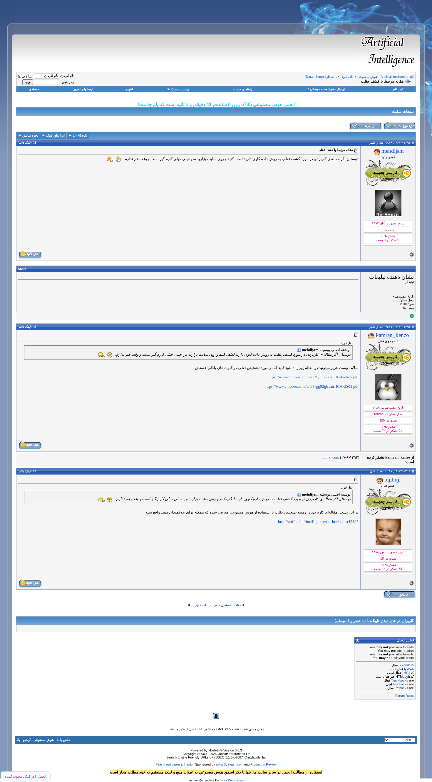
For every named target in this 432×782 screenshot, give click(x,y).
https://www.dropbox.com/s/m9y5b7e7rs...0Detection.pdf (313, 377)
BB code (404, 665)
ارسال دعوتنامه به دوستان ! (326, 89)
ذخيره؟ (22, 76)
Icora (223, 780)
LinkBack (80, 135)
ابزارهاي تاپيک (55, 135)
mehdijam (392, 151)
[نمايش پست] (299, 350)
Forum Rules (404, 695)
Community (180, 89)
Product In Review (263, 764)
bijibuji (392, 479)
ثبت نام (398, 89)
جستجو (34, 89)
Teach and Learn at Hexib (174, 764)
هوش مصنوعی (44, 739)
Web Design (236, 780)
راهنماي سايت (242, 89)
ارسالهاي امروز (83, 89)
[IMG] (406, 672)
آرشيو (27, 739)
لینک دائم (25, 142)
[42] (118, 159)
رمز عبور (68, 82)
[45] (109, 159)
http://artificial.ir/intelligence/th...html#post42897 (318, 521)
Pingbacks (400, 684)
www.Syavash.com (229, 764)
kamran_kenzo (392, 335)
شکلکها (409, 669)
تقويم (129, 89)
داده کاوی (347, 76)
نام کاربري (67, 75)
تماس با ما (63, 739)
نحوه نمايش (30, 135)
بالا (18, 739)
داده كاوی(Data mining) (321, 76)
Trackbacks (399, 680)
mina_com (330, 457)
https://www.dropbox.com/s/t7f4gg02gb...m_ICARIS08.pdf (311, 386)
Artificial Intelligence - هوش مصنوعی (382, 76)
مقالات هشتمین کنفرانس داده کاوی (218, 605)
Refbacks (401, 688)
